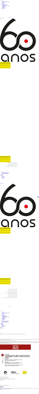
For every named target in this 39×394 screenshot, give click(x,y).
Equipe (3, 3)
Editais (1, 323)
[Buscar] (4, 288)
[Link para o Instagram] (21, 384)
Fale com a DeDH (2, 8)
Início (0, 327)
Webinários (3, 177)
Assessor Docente (4, 313)
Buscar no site (6, 166)
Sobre (2, 312)
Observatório (3, 6)
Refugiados (3, 7)
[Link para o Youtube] (30, 384)
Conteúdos (2, 324)
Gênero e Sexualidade (4, 5)
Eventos (2, 174)
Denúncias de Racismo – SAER (5, 321)
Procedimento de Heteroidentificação (5, 173)
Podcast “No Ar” (3, 325)
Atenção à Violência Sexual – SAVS (5, 172)
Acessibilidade (3, 4)
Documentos (2, 326)
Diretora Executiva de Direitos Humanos (6, 1)
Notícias (2, 175)
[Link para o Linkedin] (13, 384)
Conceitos (3, 176)
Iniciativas (2, 322)
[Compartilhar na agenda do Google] (4, 338)
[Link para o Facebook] (4, 384)
